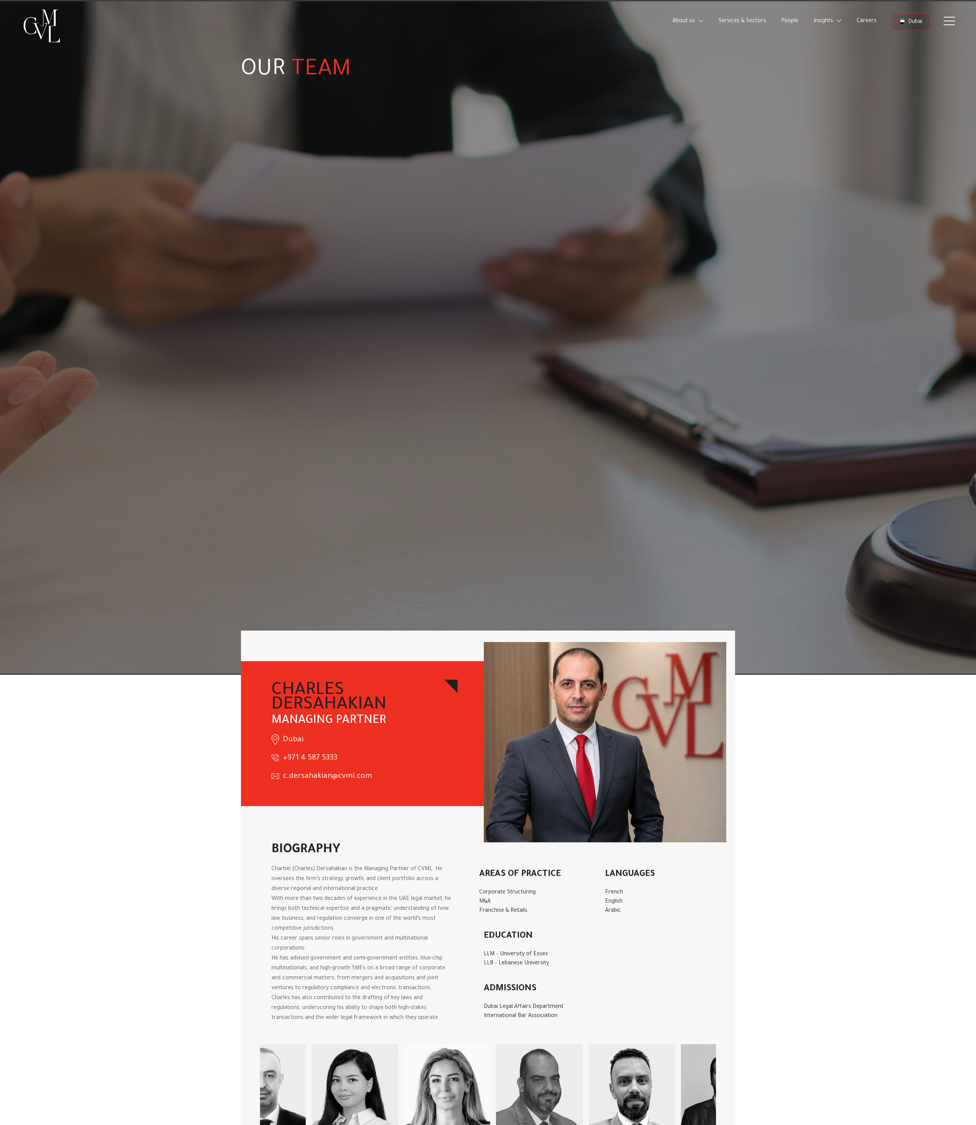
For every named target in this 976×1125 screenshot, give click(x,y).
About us (685, 21)
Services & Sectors (742, 21)
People (789, 21)
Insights (824, 21)
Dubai (914, 22)
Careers (866, 21)
